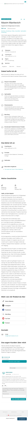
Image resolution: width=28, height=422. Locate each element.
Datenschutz (14, 411)
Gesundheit (17, 31)
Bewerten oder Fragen (14, 361)
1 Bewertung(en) (5, 358)
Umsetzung (3, 32)
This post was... (6, 393)
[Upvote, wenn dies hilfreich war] (2, 385)
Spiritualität (23, 31)
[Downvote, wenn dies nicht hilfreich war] (5, 385)
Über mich (11, 66)
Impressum (5, 411)
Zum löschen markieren (18, 399)
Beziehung (8, 31)
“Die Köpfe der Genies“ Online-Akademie (13, 169)
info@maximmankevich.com (11, 335)
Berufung (3, 31)
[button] (25, 1)
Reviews (19, 66)
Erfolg (13, 31)
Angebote (4, 66)
